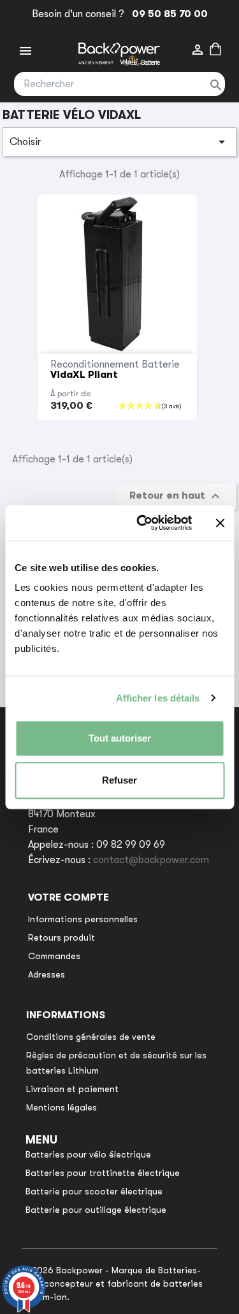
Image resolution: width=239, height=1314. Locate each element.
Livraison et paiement (72, 1089)
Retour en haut (176, 496)
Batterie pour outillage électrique (95, 1210)
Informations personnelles (83, 919)
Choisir (120, 141)
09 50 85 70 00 (167, 14)
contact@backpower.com (151, 860)
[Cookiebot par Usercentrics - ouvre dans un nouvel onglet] (142, 523)
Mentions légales (61, 1107)
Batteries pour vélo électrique (88, 1154)
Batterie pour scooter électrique (94, 1191)
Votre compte (68, 897)
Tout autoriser (120, 738)
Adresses (46, 974)
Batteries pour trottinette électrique (102, 1173)
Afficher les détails (158, 698)
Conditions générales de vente (91, 1037)
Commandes (54, 956)
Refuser (119, 780)
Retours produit (61, 937)
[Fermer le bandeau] (219, 522)
